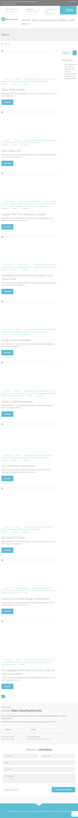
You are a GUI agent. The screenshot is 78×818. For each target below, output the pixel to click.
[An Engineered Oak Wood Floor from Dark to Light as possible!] (29, 638)
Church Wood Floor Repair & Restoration (25, 598)
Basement (27, 659)
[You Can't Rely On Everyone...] (29, 438)
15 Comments (24, 84)
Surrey (51, 527)
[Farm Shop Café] (29, 124)
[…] (14, 96)
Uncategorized (36, 201)
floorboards (13, 203)
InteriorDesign (44, 391)
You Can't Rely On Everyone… (18, 466)
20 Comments (24, 269)
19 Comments (24, 334)
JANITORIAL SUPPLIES (46, 20)
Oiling (35, 140)
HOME (23, 20)
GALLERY (71, 20)
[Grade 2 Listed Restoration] (29, 375)
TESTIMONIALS (63, 20)
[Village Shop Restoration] (29, 313)
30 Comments (40, 395)
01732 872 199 (7, 739)
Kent (42, 79)
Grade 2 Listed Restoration (17, 401)
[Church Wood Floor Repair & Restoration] (29, 572)
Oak (50, 391)
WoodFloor (4, 84)
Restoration (47, 140)
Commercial (37, 265)
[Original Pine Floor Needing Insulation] (29, 185)
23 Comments (24, 208)
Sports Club (32, 267)
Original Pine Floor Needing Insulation (23, 214)
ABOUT (28, 20)
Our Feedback (29, 9)
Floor (36, 455)
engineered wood (29, 79)
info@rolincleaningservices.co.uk (38, 739)
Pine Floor (54, 79)
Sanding (3, 81)
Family (7, 203)
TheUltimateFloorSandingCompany (17, 81)
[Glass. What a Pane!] (29, 63)
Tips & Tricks (27, 201)
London (36, 203)
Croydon (26, 527)
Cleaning (17, 79)
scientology (24, 590)
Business (47, 201)
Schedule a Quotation (69, 10)
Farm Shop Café (11, 150)
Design (32, 659)
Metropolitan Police (7, 267)
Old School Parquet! (70, 74)
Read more (7, 102)
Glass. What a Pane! (13, 89)
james (15, 84)
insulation (31, 203)
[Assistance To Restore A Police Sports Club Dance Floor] (29, 249)
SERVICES (35, 20)
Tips (29, 206)
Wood (29, 81)
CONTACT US (71, 2)
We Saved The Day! (13, 537)
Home (25, 203)
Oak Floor (47, 79)
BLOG (55, 20)
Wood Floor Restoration (39, 81)
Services (3, 206)
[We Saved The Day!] (29, 506)
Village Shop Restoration (16, 340)
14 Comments (24, 145)
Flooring (37, 79)
